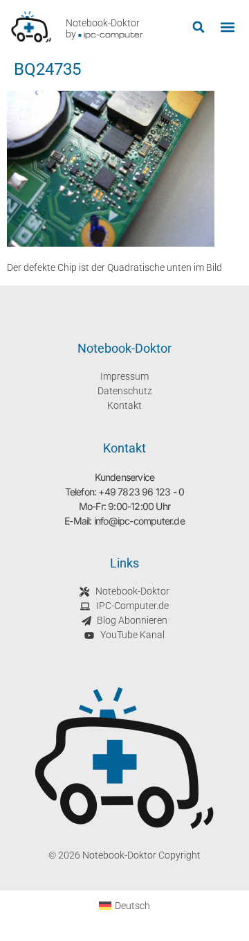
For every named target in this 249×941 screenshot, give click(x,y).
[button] (198, 27)
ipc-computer (113, 34)
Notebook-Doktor (103, 22)
